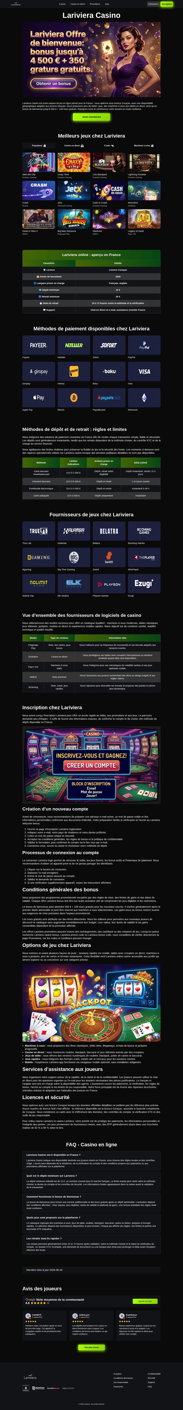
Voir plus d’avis (91, 1347)
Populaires (37, 146)
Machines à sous (142, 146)
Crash (107, 146)
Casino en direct (72, 146)
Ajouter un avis (145, 1301)
